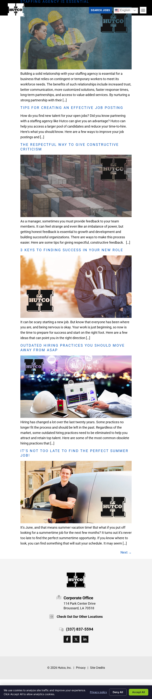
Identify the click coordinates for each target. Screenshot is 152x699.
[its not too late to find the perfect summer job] (76, 522)
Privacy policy (98, 692)
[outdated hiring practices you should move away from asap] (76, 417)
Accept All (138, 692)
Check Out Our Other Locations (80, 617)
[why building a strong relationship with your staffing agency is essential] (76, 68)
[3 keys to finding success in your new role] (76, 317)
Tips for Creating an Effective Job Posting (71, 108)
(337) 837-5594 (79, 629)
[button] (143, 10)
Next (126, 552)
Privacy (81, 667)
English (122, 10)
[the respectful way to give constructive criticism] (76, 216)
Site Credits (97, 667)
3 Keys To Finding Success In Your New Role (71, 250)
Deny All (118, 692)
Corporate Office (78, 597)
